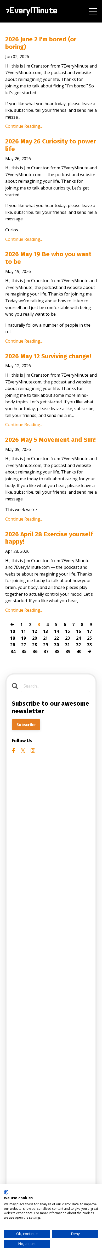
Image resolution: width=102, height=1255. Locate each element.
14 (56, 631)
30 (56, 645)
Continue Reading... (24, 126)
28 (34, 645)
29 (45, 645)
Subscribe (26, 724)
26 (12, 645)
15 (67, 631)
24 (78, 638)
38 (57, 651)
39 (68, 651)
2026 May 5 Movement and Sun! (50, 439)
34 (13, 651)
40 (79, 651)
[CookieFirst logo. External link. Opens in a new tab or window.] (6, 1192)
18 (12, 638)
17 (89, 631)
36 (35, 651)
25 (89, 638)
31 (67, 645)
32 (78, 645)
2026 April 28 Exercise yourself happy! (49, 538)
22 (56, 638)
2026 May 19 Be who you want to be (48, 257)
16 (78, 631)
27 (23, 645)
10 (12, 631)
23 (67, 638)
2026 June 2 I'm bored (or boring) (40, 43)
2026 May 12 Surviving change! (48, 356)
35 (24, 651)
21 (45, 638)
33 (89, 645)
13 (45, 631)
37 (46, 651)
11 (23, 631)
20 (34, 638)
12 (34, 631)
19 (23, 638)
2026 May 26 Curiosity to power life (50, 145)
